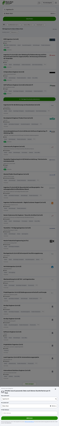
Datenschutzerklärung (29, 421)
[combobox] (28, 399)
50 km (53, 406)
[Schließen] (55, 389)
